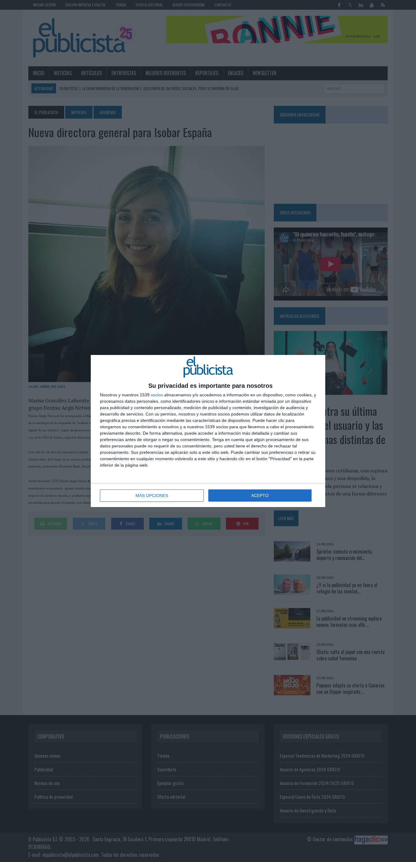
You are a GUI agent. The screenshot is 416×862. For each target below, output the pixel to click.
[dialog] (208, 431)
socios (157, 395)
